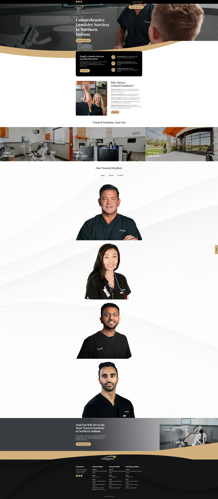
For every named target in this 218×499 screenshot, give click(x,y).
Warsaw (111, 175)
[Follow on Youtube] (81, 2)
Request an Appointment (136, 7)
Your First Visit (85, 70)
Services (117, 7)
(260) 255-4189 (129, 477)
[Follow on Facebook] (77, 2)
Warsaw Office (114, 467)
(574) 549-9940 (112, 477)
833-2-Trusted (138, 2)
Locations (123, 7)
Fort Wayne (120, 175)
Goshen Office (97, 467)
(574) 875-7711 (95, 477)
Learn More (115, 112)
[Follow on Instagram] (79, 2)
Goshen (103, 175)
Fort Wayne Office (132, 467)
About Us (110, 7)
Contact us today (84, 438)
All (95, 175)
